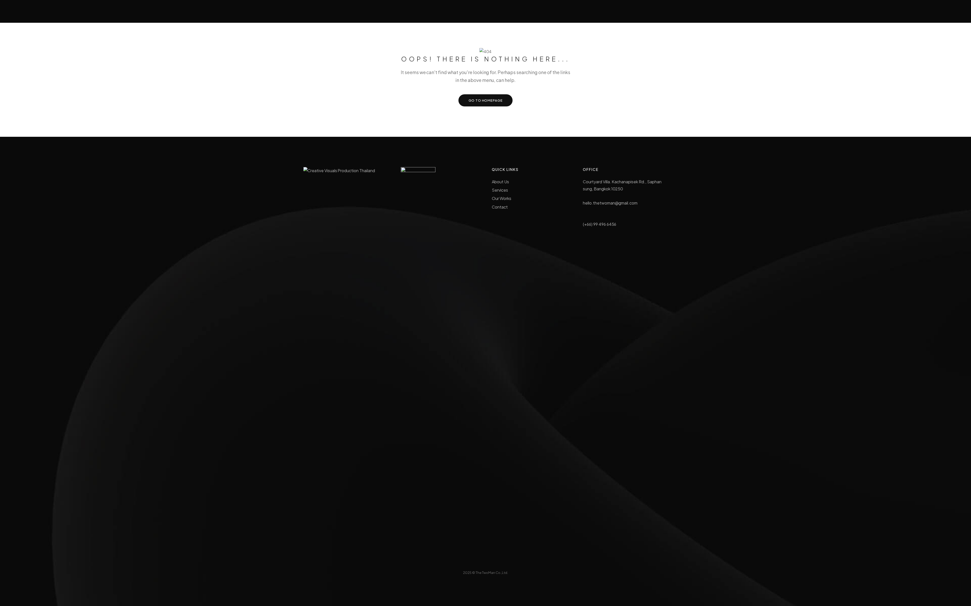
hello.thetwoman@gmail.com (610, 203)
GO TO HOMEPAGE (486, 100)
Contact (500, 207)
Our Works (501, 198)
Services (500, 190)
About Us (500, 181)
